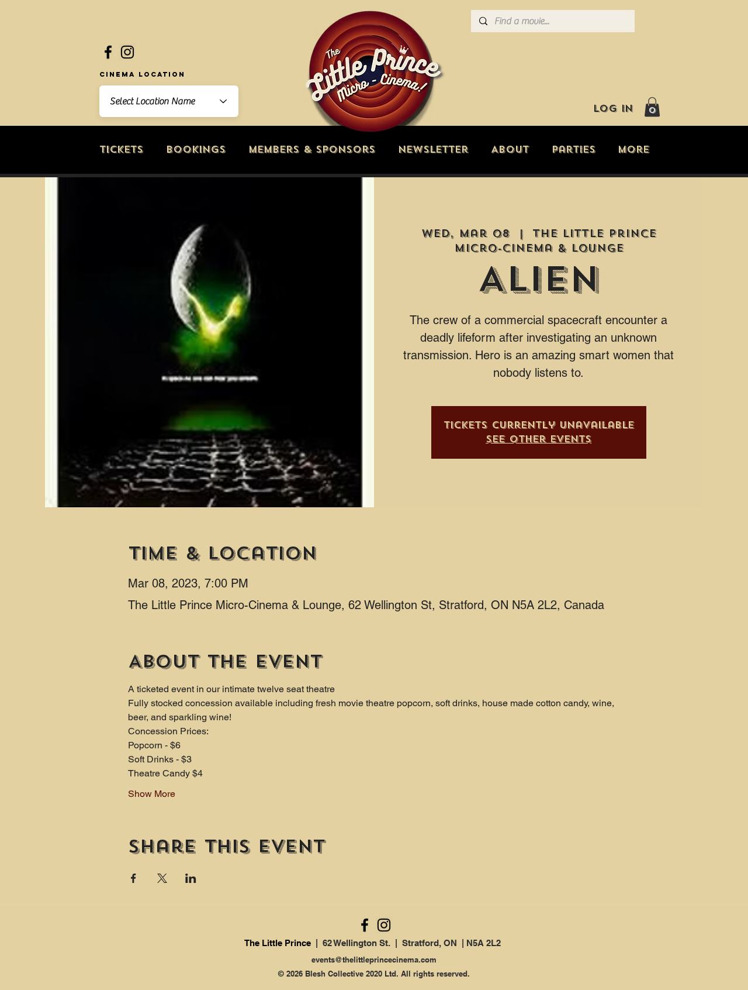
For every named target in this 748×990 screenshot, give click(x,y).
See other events (538, 439)
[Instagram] (127, 52)
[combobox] (168, 101)
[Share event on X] (162, 878)
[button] (652, 106)
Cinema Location (142, 74)
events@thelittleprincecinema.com (374, 959)
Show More (151, 793)
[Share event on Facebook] (133, 878)
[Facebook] (108, 52)
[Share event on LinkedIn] (190, 878)
